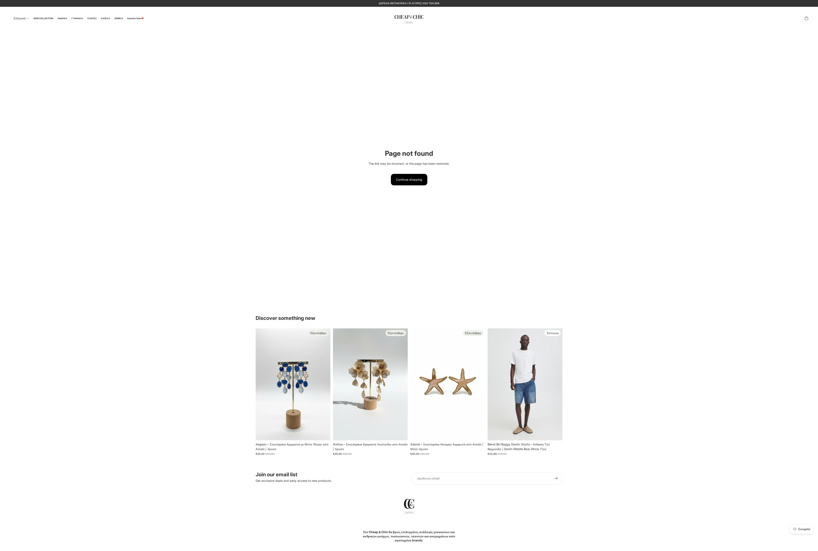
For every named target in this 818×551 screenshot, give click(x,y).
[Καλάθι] (806, 18)
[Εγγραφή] (556, 478)
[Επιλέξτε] (556, 434)
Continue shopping (409, 179)
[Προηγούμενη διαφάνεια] (494, 384)
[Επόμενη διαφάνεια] (556, 384)
